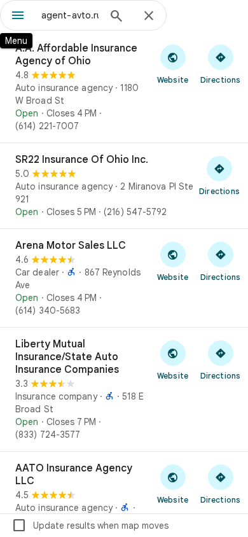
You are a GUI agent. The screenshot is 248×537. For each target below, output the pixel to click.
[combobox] (70, 15)
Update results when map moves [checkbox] (90, 525)
